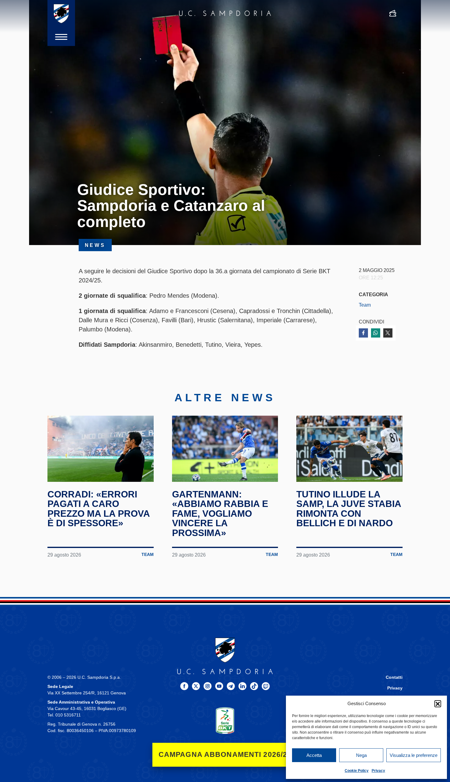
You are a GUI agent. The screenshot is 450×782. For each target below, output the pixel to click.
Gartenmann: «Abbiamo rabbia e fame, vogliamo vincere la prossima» (220, 513)
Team (365, 305)
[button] (438, 704)
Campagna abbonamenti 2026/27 (225, 754)
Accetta (314, 755)
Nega (361, 755)
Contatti (394, 677)
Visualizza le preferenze (413, 755)
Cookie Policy (357, 771)
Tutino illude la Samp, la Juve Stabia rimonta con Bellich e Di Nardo (348, 508)
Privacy (378, 771)
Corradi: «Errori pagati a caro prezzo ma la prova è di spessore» (98, 508)
